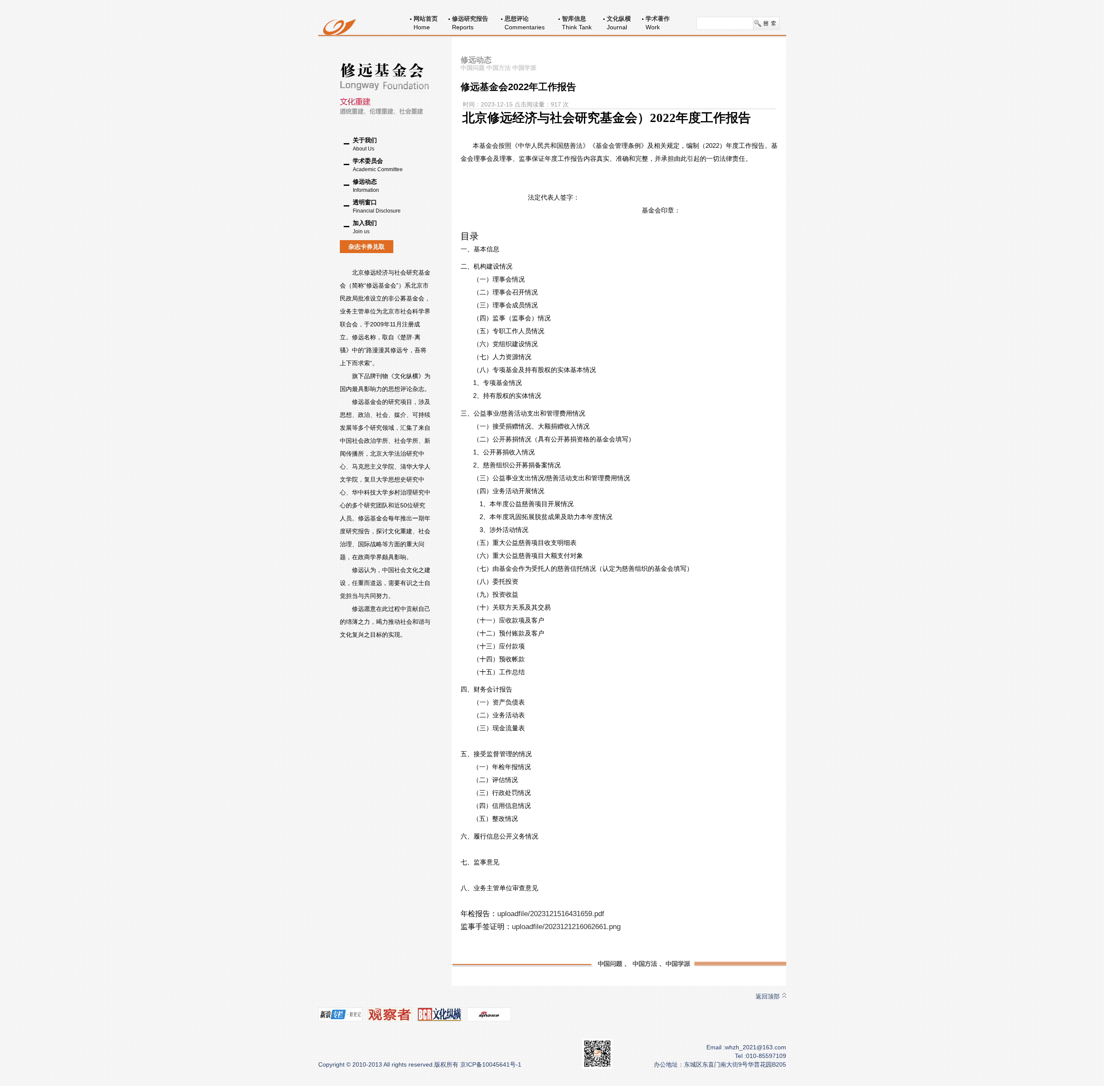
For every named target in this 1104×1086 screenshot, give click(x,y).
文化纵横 (619, 18)
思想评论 (517, 18)
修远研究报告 (470, 18)
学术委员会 (378, 164)
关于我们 (365, 144)
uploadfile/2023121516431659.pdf (550, 914)
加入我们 (365, 227)
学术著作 (658, 18)
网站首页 (426, 18)
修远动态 (366, 185)
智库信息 (574, 18)
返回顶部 (768, 996)
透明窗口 (377, 206)
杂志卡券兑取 (366, 246)
